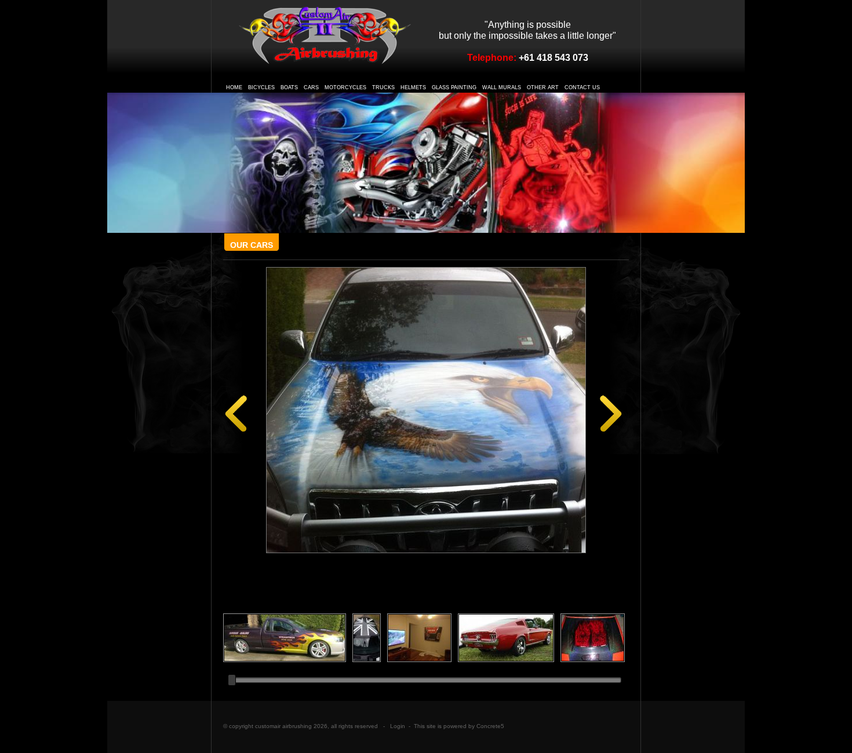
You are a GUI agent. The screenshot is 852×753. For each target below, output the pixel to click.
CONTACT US (582, 87)
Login (398, 726)
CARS (311, 87)
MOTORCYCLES (345, 87)
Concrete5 (490, 726)
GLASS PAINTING (454, 87)
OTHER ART (543, 87)
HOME (234, 87)
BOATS (289, 87)
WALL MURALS (501, 87)
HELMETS (413, 87)
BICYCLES (261, 87)
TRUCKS (383, 87)
